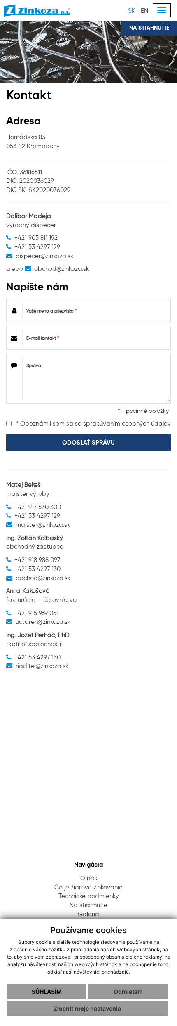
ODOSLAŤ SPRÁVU (88, 442)
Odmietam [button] (128, 991)
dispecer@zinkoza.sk (44, 256)
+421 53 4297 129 (37, 247)
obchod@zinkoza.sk (61, 268)
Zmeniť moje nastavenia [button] (87, 1008)
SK (131, 10)
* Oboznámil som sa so (92, 423)
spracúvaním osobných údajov (127, 423)
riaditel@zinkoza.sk (42, 666)
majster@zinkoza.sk (43, 524)
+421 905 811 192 (36, 238)
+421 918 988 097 (37, 560)
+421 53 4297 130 (37, 569)
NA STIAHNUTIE (149, 27)
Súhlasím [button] (47, 991)
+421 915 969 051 (36, 613)
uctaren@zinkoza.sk (43, 622)
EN (144, 10)
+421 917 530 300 (37, 507)
